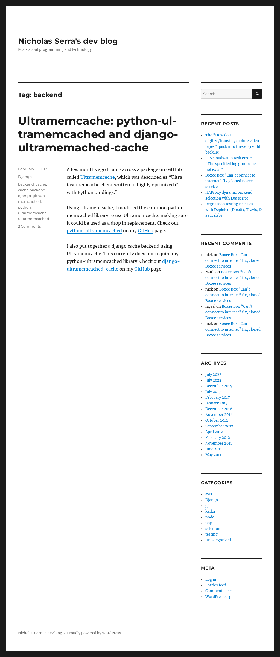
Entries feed (215, 585)
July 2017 (213, 391)
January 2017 (216, 403)
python (24, 207)
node (209, 517)
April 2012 (214, 432)
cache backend (31, 190)
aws (208, 494)
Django (25, 176)
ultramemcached (33, 218)
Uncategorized (218, 540)
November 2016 (219, 414)
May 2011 (213, 455)
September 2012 (219, 426)
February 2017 (217, 397)
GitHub (145, 230)
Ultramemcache (97, 177)
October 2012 (216, 420)
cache (41, 184)
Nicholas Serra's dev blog (68, 41)
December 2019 (218, 386)
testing (211, 534)
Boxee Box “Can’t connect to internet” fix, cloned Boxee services (230, 181)
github (39, 195)
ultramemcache (32, 213)
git (207, 505)
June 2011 (213, 449)
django (24, 195)
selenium (213, 528)
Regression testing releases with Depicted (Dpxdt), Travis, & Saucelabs (233, 210)
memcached (29, 201)
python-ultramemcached (94, 230)
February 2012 (217, 437)
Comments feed (219, 591)
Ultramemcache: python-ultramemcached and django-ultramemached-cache (98, 134)
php (208, 523)
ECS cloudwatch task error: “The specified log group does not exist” (231, 164)
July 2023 (213, 374)
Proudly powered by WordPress (94, 633)
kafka (210, 511)
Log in (210, 579)
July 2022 (213, 380)
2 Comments (29, 226)
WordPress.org (218, 596)
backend (26, 184)
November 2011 (218, 443)
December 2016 (218, 409)
